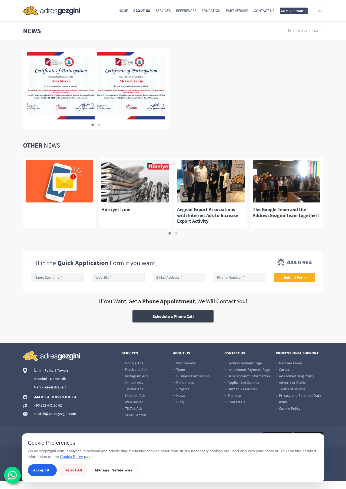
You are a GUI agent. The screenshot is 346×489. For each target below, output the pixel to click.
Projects (182, 389)
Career (284, 369)
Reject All (73, 470)
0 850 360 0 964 (64, 396)
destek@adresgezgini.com (55, 413)
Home (123, 10)
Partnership (237, 10)
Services (163, 10)
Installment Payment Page (248, 369)
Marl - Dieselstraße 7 (50, 387)
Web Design (134, 402)
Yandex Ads (133, 382)
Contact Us (264, 10)
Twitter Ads (133, 389)
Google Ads (133, 363)
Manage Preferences (113, 470)
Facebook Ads (135, 369)
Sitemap (234, 395)
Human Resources (242, 389)
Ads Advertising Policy (296, 376)
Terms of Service (291, 389)
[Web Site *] (118, 277)
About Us (141, 10)
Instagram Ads (136, 376)
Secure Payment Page (244, 363)
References (186, 10)
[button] (92, 125)
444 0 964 (299, 262)
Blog (179, 402)
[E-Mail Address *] (179, 277)
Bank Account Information (248, 376)
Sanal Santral (135, 415)
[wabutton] (12, 475)
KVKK (282, 402)
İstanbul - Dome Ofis (50, 378)
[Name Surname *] (57, 277)
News (315, 30)
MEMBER (293, 10)
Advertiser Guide (292, 382)
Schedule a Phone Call (173, 316)
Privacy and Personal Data (299, 395)
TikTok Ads (133, 408)
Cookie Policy (289, 408)
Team (180, 369)
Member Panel (290, 363)
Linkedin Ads (134, 395)
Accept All (42, 470)
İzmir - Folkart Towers (51, 370)
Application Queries (243, 382)
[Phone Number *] (239, 277)
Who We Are (185, 363)
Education (211, 10)
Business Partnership (192, 376)
